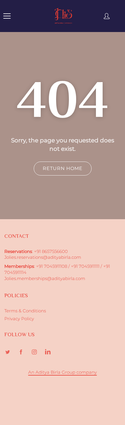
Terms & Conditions (25, 311)
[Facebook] (21, 352)
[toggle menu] (7, 16)
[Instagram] (34, 352)
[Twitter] (7, 352)
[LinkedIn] (47, 352)
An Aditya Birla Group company (62, 372)
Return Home (63, 168)
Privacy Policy (19, 318)
